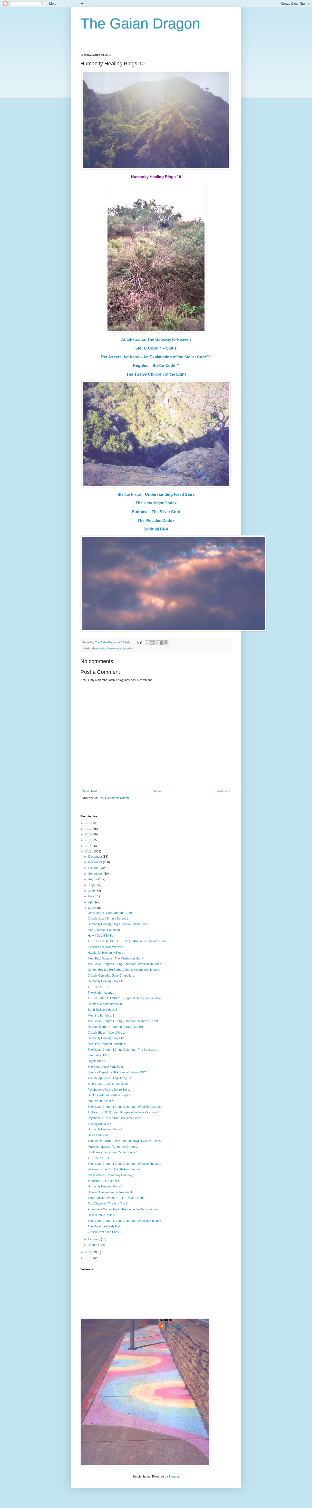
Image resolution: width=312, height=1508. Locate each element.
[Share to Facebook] (161, 642)
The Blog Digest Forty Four (105, 1066)
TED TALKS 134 (98, 1158)
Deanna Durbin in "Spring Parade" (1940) (115, 1026)
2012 (88, 1252)
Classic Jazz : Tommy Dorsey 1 (108, 918)
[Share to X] (156, 642)
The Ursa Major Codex (156, 503)
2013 (88, 851)
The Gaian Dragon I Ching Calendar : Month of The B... (124, 1021)
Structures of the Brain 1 (103, 1181)
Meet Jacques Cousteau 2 (105, 930)
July (91, 885)
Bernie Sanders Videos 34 (105, 1004)
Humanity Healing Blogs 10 (106, 1038)
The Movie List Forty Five (104, 1226)
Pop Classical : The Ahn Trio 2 (107, 1203)
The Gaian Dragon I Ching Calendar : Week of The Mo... (125, 1163)
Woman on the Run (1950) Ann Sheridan (115, 1169)
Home (157, 791)
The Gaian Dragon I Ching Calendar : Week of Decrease (125, 1106)
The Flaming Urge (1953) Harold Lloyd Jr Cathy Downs (124, 1141)
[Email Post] (139, 642)
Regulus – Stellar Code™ (156, 365)
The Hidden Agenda (101, 992)
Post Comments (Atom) (113, 798)
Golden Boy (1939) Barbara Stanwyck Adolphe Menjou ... (125, 969)
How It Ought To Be (100, 935)
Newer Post (89, 791)
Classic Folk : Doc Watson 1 (106, 947)
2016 (88, 834)
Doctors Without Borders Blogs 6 (109, 1095)
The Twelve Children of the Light (156, 374)
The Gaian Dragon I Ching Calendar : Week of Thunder (124, 964)
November (95, 862)
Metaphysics (99, 648)
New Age (113, 648)
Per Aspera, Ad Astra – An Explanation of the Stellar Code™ (156, 357)
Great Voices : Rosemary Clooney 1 (111, 1175)
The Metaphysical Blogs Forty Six (110, 1078)
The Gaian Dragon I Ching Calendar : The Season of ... (124, 1049)
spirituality (126, 648)
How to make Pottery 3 (102, 1215)
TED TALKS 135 (98, 987)
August (93, 879)
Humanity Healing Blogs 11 (106, 981)
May (91, 896)
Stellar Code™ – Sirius (156, 348)
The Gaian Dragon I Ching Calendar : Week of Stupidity (124, 1221)
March (92, 908)
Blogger (174, 1476)
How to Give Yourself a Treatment (110, 1192)
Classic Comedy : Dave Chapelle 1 (111, 975)
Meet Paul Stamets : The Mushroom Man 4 (116, 958)
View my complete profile (176, 1332)
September (96, 873)
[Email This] (147, 642)
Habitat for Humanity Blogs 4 (107, 952)
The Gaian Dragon (140, 23)
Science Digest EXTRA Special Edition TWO (117, 1072)
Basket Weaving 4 (100, 1124)
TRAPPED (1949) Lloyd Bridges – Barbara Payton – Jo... (125, 1112)
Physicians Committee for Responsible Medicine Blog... (124, 1209)
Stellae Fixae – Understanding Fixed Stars (156, 494)
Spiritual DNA (156, 529)
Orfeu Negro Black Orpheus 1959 (110, 913)
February (94, 1239)
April (91, 902)
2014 (88, 846)
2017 (88, 829)
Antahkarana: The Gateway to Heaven (156, 339)
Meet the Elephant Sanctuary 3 (108, 1044)
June (92, 890)
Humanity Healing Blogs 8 (105, 1186)
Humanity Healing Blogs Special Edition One (117, 924)
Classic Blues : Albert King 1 (106, 1032)
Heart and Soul (98, 1135)
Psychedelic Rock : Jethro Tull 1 (109, 1089)
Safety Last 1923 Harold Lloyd (108, 1084)
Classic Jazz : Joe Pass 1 (104, 1232)
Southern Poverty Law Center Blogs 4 (112, 1152)
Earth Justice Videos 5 (102, 1009)
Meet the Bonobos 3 (101, 1015)
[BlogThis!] (152, 642)
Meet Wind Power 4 (101, 1101)
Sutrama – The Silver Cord (156, 512)
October (93, 868)
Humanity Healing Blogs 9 (105, 1129)
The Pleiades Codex (156, 521)
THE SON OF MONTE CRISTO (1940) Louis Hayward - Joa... (128, 941)
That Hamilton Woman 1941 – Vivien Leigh (116, 1198)
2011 (88, 1258)
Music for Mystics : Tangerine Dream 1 (113, 1146)
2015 (88, 840)
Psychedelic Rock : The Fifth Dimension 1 (115, 1118)
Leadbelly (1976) (99, 1055)
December (95, 856)
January (94, 1245)
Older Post (223, 791)
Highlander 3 (96, 1061)
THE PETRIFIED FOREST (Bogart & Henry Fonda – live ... (126, 998)
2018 (88, 823)
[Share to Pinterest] (166, 642)
